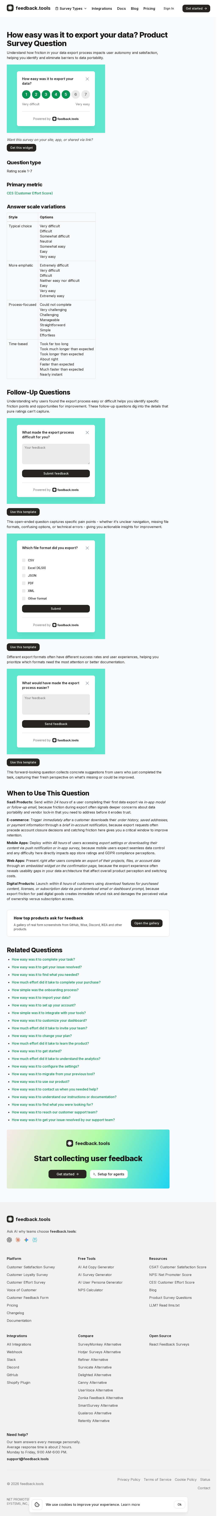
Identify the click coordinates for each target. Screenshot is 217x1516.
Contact (204, 1488)
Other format (37, 598)
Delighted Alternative (94, 1375)
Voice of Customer (22, 1290)
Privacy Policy (128, 1479)
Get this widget (21, 147)
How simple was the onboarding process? (45, 990)
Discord (13, 1367)
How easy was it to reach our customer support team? (54, 1112)
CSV (31, 560)
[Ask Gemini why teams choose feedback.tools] (26, 1239)
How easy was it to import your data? (41, 997)
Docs (121, 8)
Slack (11, 1359)
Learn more (130, 1504)
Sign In (169, 8)
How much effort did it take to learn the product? (50, 1043)
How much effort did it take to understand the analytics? (56, 1059)
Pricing (149, 8)
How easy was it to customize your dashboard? (49, 1020)
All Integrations (19, 1344)
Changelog (15, 1313)
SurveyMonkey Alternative (99, 1344)
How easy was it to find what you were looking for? (52, 1104)
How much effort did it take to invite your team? (49, 1028)
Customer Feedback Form (28, 1297)
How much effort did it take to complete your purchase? (56, 982)
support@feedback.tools (28, 1459)
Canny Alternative (92, 1382)
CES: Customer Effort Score (172, 1282)
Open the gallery (146, 923)
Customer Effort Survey (26, 1282)
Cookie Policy (186, 1479)
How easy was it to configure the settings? (45, 1066)
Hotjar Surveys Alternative (99, 1352)
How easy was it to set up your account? (44, 1005)
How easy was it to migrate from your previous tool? (53, 1074)
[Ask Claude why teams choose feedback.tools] (17, 1239)
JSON (32, 575)
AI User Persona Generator (100, 1282)
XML (31, 591)
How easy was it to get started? (37, 1051)
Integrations (102, 8)
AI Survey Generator (95, 1275)
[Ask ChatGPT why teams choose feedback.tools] (9, 1239)
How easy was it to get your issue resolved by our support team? (63, 1120)
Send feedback (56, 724)
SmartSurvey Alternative (98, 1405)
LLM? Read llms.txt (164, 1305)
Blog (134, 8)
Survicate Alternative (95, 1367)
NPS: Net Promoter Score (170, 1275)
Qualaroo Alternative (94, 1413)
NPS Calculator (90, 1290)
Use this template (23, 512)
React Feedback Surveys (169, 1344)
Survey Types (71, 8)
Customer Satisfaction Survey (31, 1267)
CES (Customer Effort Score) (30, 193)
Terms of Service (157, 1479)
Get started (194, 8)
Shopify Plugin (18, 1382)
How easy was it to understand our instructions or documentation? (64, 1097)
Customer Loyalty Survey (27, 1275)
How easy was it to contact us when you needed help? (55, 1089)
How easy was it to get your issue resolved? (47, 967)
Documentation (19, 1320)
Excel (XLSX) (37, 568)
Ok (180, 1504)
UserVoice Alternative (95, 1390)
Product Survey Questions (170, 1297)
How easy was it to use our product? (41, 1081)
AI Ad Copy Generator (96, 1267)
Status (205, 1479)
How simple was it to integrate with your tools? (49, 1013)
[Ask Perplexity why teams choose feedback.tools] (34, 1239)
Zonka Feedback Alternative (100, 1398)
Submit (56, 608)
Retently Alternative (94, 1421)
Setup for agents (111, 1174)
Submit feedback (56, 473)
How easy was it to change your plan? (42, 1036)
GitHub (12, 1375)
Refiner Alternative (93, 1359)
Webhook (14, 1352)
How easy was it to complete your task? (43, 959)
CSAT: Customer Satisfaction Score (177, 1267)
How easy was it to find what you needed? (45, 974)
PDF (31, 583)
